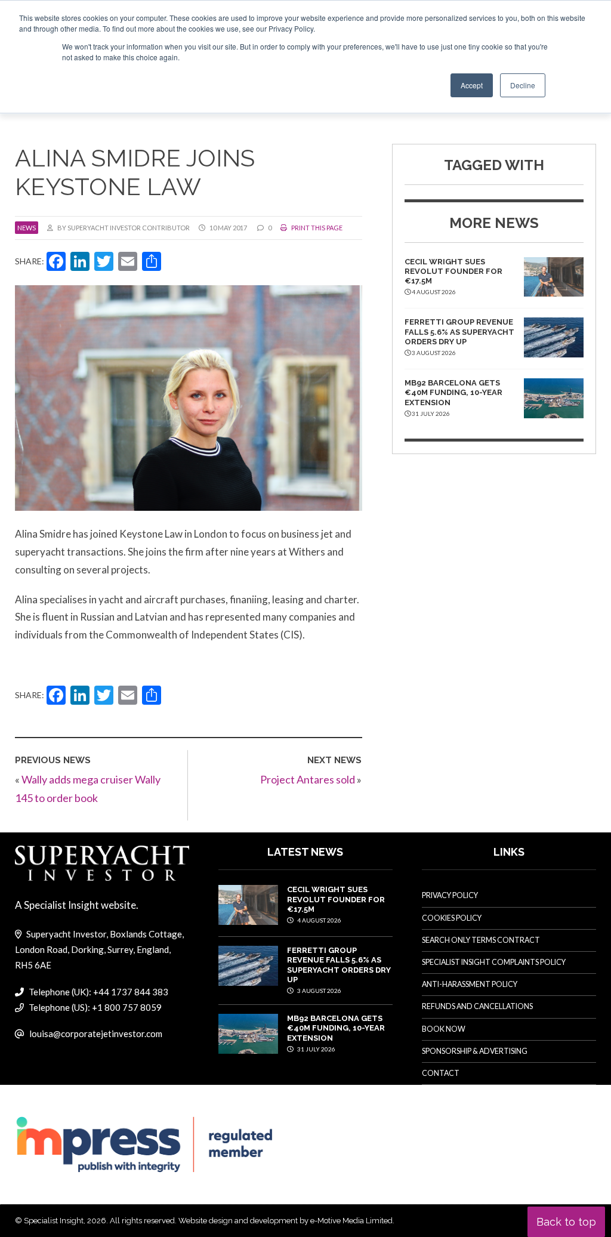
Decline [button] (522, 85)
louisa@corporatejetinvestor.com (95, 1033)
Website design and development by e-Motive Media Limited (285, 1220)
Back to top (566, 1222)
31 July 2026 (315, 1049)
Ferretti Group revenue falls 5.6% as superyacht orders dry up (459, 331)
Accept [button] (472, 85)
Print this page (316, 228)
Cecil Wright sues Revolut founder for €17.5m (453, 271)
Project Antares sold (307, 779)
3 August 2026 (318, 990)
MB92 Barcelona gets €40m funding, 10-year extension (453, 392)
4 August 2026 (318, 920)
